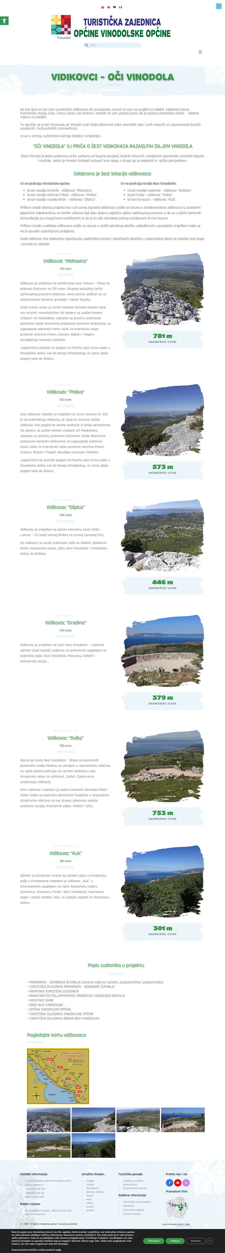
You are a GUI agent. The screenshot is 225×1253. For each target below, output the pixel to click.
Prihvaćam (153, 1240)
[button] (200, 52)
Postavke (196, 1240)
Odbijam (175, 1240)
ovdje (58, 1249)
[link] (4, 20)
